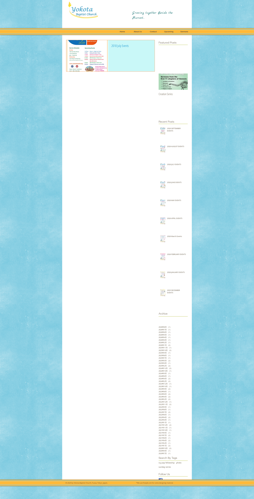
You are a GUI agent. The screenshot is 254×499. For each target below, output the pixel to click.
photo (178, 462)
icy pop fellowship (167, 462)
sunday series (165, 467)
